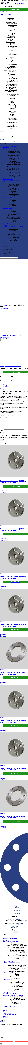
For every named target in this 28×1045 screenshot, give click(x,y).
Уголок (12, 56)
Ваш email (3, 1033)
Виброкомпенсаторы (12, 94)
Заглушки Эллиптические (10, 20)
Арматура (12, 43)
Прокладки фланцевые (12, 109)
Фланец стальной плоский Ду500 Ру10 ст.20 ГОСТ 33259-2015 (13, 481)
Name (2, 430)
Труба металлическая (14, 218)
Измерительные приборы (10, 38)
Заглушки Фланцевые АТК (12, 96)
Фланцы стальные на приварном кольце (12, 124)
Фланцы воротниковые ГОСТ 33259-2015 (12, 117)
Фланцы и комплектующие (10, 92)
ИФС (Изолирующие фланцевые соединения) (12, 105)
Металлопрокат (10, 42)
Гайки (12, 61)
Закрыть (2, 478)
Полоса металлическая (12, 54)
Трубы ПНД (11, 88)
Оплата (17, 909)
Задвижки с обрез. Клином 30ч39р (12, 24)
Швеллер (12, 57)
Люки (10, 40)
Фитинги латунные (12, 83)
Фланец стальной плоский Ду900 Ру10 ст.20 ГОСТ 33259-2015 (13, 529)
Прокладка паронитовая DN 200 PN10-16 (11, 335)
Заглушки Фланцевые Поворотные (12, 100)
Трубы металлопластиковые (12, 78)
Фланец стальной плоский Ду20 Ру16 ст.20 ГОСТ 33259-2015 (13, 721)
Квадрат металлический (12, 45)
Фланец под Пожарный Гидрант (12, 112)
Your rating (3, 415)
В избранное (3, 489)
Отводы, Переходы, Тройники (10, 68)
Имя (1, 1029)
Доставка (17, 910)
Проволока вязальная (11, 85)
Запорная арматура (10, 22)
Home (1, 304)
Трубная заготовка (11, 87)
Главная (17, 907)
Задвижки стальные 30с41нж (12, 28)
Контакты (17, 913)
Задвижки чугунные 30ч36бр (12, 31)
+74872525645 (9, 3)
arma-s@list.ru (20, 3)
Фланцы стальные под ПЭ (12, 127)
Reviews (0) (6, 386)
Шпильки (12, 66)
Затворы (12, 33)
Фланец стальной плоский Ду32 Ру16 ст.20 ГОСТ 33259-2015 (13, 769)
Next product (3, 338)
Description (6, 385)
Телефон (2, 1037)
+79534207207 (14, 927)
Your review (3, 418)
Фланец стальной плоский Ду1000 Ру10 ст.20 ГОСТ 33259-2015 (13, 625)
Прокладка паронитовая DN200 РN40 (10, 366)
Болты (12, 60)
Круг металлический (12, 48)
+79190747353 (14, 926)
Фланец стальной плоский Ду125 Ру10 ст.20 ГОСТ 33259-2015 (13, 673)
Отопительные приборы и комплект (10, 71)
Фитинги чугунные (12, 84)
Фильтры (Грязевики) (11, 90)
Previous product (4, 308)
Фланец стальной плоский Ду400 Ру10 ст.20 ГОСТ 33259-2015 (13, 817)
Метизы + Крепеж (11, 59)
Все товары (11, 18)
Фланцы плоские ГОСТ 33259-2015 (12, 120)
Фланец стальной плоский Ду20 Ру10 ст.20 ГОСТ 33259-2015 (13, 577)
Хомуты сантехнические (12, 63)
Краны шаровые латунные (12, 73)
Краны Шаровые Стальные (12, 35)
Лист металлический (12, 51)
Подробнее (3, 492)
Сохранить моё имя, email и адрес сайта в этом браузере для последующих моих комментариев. (14, 436)
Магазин (16, 912)
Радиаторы (12, 76)
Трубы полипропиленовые (12, 80)
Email (2, 433)
